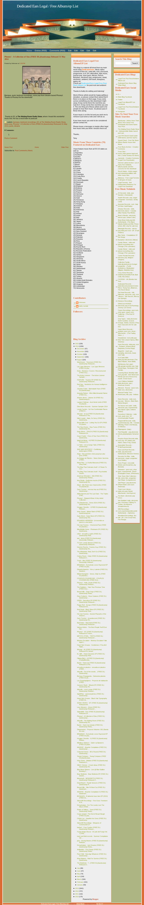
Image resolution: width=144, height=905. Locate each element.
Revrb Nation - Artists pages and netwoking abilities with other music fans (127, 173)
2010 (77, 896)
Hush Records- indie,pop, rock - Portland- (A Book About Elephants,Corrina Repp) (128, 346)
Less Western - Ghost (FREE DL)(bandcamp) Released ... (88, 708)
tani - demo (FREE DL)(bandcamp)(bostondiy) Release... (89, 539)
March (79, 879)
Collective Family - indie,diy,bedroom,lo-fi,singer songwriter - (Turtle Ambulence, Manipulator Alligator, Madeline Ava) (127, 266)
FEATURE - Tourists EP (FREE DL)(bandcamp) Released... (89, 380)
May (78, 874)
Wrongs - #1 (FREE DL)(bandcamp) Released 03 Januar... (89, 650)
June (78, 871)
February (80, 882)
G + (119, 94)
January (80, 885)
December (80, 348)
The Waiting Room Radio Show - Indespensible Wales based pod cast (128, 131)
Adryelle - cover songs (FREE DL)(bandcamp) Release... (89, 690)
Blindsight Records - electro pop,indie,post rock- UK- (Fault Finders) (128, 230)
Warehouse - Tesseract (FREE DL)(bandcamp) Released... (89, 363)
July (78, 868)
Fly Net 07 (99, 904)
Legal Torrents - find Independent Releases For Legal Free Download (127, 184)
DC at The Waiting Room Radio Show (51, 122)
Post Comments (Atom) (23, 151)
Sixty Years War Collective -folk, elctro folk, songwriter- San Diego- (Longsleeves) (127, 478)
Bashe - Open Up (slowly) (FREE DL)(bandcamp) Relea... (90, 726)
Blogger (95, 899)
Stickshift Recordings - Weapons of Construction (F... (89, 823)
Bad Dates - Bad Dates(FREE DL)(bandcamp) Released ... (88, 623)
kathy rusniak (83, 306)
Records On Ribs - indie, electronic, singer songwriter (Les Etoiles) (127, 458)
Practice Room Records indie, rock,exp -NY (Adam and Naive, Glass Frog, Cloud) (128, 440)
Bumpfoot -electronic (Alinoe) (128, 240)
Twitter (120, 99)
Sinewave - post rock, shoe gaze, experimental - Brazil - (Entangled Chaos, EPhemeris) (128, 471)
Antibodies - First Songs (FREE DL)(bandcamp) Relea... (89, 850)
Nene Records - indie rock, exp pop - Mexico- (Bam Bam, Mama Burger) (128, 401)
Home (37, 147)
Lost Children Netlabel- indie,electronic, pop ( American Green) (125, 383)
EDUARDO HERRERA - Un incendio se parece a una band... (90, 521)
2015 (77, 343)
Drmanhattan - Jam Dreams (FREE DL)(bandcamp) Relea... (90, 846)
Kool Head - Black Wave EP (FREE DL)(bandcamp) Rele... (90, 610)
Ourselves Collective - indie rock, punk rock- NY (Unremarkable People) (127, 416)
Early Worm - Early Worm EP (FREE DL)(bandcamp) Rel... (91, 517)
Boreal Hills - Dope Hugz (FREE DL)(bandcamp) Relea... (89, 592)
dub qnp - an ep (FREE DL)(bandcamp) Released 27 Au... (90, 414)
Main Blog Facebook (125, 97)
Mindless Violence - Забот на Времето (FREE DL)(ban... (90, 743)
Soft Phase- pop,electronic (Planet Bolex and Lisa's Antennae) (127, 484)
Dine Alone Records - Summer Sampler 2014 (92, 406)
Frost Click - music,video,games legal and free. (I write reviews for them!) (128, 153)
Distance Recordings (125, 301)
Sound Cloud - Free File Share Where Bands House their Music (128, 142)
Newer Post (8, 147)
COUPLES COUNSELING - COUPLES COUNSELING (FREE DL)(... (90, 579)
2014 (77, 346)
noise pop (8, 124)
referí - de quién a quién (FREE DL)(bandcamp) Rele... (89, 534)
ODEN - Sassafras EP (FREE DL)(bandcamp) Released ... (88, 601)
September (81, 357)
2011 (77, 894)
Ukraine (17, 126)
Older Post (64, 147)
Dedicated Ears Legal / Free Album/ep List (47, 6)
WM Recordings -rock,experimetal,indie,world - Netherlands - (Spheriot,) (128, 511)
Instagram (121, 111)
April (78, 876)
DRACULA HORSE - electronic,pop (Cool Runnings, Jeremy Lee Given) (128, 305)
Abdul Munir (80, 904)
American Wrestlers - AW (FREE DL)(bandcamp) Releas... (89, 476)
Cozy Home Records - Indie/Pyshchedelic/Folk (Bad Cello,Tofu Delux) (128, 274)
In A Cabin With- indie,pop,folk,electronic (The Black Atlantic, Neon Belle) (128, 359)
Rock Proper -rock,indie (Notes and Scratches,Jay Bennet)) (127, 465)
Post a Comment (10, 138)
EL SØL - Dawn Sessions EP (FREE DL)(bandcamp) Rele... (91, 654)
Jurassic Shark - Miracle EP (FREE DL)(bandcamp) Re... (90, 686)
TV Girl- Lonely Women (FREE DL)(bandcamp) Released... (89, 543)
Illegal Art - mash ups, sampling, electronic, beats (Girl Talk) (127, 353)
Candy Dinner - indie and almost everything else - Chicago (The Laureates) (126, 244)
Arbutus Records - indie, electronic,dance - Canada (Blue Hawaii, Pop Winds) (127, 211)
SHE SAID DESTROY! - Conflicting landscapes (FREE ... (89, 450)
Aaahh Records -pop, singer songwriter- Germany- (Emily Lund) (128, 199)
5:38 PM (22, 63)
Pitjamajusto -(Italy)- (125, 429)
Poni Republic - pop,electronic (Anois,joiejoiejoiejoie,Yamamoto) (128, 434)
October (80, 354)
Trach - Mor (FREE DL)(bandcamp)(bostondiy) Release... (89, 561)
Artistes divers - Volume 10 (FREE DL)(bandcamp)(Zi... (90, 398)
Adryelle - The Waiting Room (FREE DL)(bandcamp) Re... (90, 721)
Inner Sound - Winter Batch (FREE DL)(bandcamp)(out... (90, 512)
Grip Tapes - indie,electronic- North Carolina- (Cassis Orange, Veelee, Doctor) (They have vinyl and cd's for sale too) (128, 322)
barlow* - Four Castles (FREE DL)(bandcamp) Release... (88, 828)
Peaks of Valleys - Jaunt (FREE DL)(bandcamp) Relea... (89, 810)
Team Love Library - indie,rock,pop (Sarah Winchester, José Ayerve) (127, 491)
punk (11, 126)
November (80, 351)
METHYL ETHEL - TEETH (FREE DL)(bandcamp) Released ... (90, 637)
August (79, 360)
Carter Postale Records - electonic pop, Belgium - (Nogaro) (126, 257)
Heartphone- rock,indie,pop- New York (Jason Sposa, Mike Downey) (128, 340)
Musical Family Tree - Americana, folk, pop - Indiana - (128, 394)
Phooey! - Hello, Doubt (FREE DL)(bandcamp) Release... (88, 583)
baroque (16, 122)
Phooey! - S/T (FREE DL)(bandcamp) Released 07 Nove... (90, 632)
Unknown (82, 302)
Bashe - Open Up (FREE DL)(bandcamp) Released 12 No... (91, 663)
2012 (77, 891)
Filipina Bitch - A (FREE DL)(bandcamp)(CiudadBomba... (90, 659)
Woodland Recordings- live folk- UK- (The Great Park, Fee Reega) (127, 517)
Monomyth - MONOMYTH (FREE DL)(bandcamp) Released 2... (90, 779)
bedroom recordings (28, 122)
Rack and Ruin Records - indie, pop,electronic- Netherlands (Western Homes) (128, 452)
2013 (77, 888)
